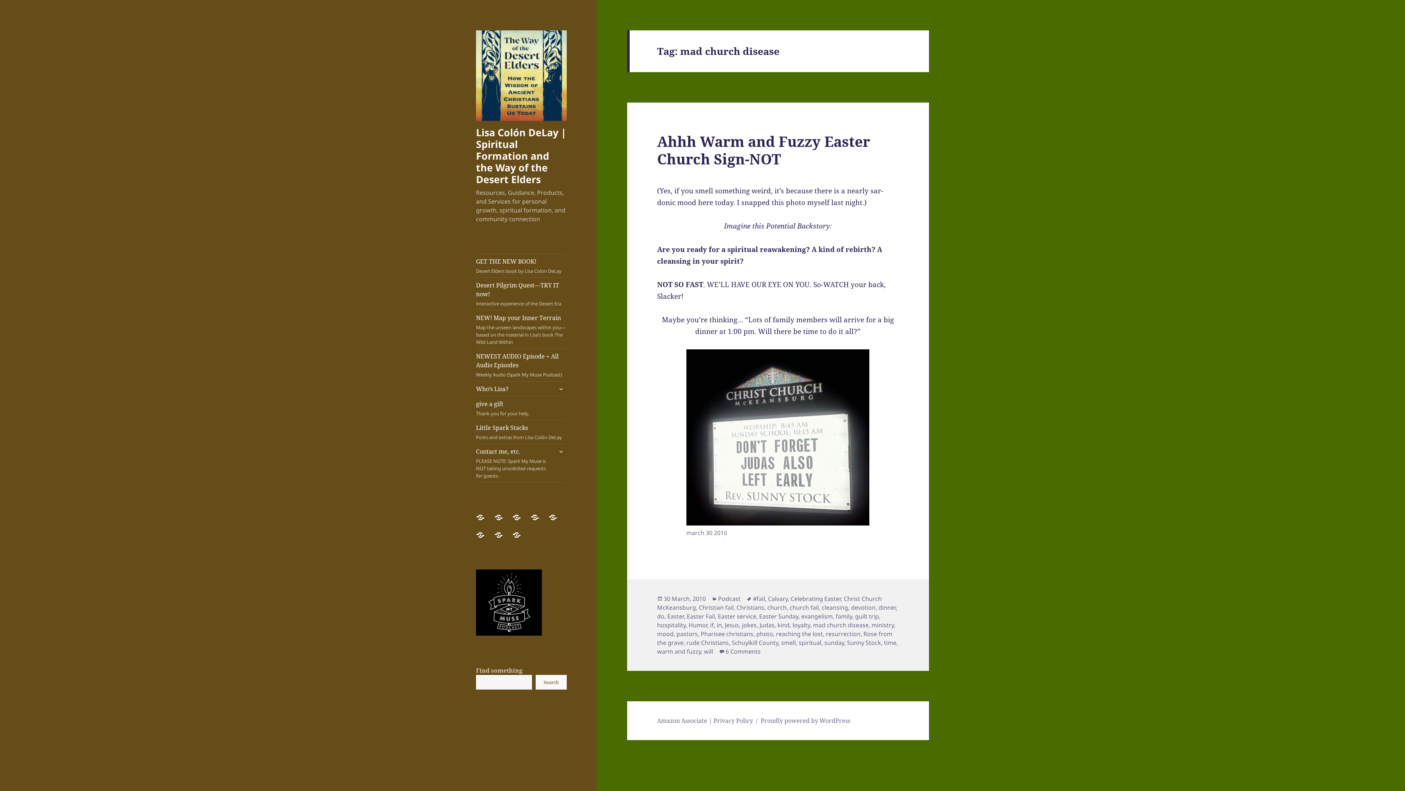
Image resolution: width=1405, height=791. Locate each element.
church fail (804, 608)
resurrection (843, 634)
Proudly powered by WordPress (805, 721)
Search (551, 682)
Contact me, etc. (511, 463)
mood (665, 634)
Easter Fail (701, 616)
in (719, 625)
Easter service (737, 616)
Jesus (732, 625)
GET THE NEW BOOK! (519, 265)
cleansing (835, 608)
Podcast (729, 599)
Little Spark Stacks (519, 432)
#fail (759, 599)
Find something (499, 670)
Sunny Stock (864, 643)
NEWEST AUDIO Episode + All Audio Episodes (519, 365)
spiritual (810, 643)
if (712, 625)
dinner (887, 608)
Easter (675, 616)
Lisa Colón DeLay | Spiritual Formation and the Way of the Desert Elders (521, 156)
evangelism (817, 616)
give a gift (502, 408)
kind (784, 625)
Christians (750, 608)
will (708, 651)
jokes (749, 625)
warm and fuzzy (679, 651)
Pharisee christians (727, 634)
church (777, 608)
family (844, 616)
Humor (698, 625)
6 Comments (743, 651)
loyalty (801, 625)
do (660, 616)
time (890, 643)
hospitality (671, 625)
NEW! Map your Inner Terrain (521, 329)
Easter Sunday (778, 616)
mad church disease (841, 625)
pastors (687, 634)
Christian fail (716, 608)
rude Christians (707, 643)
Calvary (778, 599)
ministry (883, 625)
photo (764, 634)
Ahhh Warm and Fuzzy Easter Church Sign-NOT (763, 149)
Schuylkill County (755, 643)
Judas (767, 625)
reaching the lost (799, 634)
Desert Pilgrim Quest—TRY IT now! (518, 294)
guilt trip (867, 616)
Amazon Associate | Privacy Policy (705, 721)
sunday (834, 643)
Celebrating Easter (816, 599)
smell (788, 643)
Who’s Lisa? (492, 389)
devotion (863, 608)
